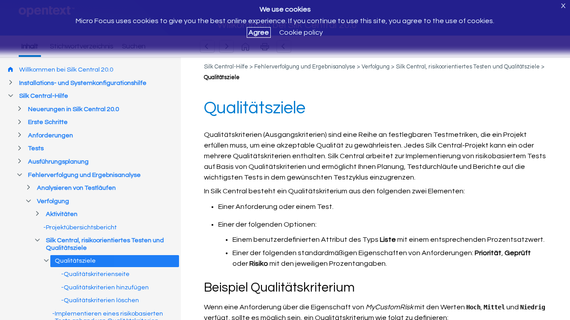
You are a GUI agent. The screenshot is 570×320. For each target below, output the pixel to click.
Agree (258, 32)
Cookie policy (301, 32)
